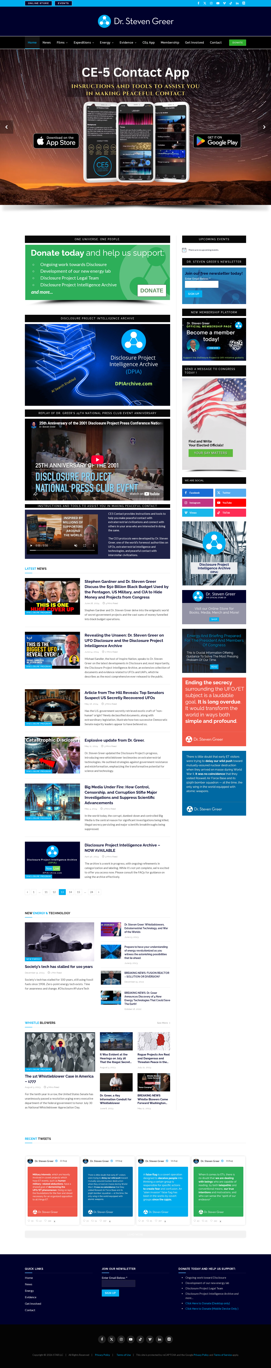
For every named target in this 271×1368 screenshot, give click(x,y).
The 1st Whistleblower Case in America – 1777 (59, 1079)
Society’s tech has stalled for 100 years (59, 966)
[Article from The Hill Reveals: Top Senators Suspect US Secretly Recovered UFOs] (52, 707)
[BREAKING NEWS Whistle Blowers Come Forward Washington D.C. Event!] (154, 1082)
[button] (6, 127)
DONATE (237, 42)
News (47, 42)
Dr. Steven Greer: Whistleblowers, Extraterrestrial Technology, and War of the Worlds (146, 928)
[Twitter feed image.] (52, 1192)
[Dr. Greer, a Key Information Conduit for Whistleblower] (116, 1082)
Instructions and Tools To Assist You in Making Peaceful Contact (97, 506)
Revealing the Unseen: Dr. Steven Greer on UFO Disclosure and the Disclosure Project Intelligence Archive (124, 640)
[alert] (214, 250)
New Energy (33, 959)
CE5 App (149, 42)
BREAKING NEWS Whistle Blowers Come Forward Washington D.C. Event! (153, 1099)
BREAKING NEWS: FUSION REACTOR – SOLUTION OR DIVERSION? (146, 974)
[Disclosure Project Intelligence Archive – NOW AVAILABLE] (52, 860)
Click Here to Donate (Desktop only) (207, 1303)
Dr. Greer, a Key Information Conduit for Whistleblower (115, 1099)
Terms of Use (124, 1354)
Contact (216, 42)
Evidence (126, 42)
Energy (105, 42)
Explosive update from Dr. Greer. (115, 740)
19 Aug (118, 1160)
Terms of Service (223, 1354)
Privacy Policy (102, 1354)
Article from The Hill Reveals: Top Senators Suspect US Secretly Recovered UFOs (124, 695)
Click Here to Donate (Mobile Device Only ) (211, 1308)
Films (61, 42)
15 (78, 892)
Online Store (38, 3)
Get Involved (194, 42)
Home (32, 42)
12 (54, 892)
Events (63, 3)
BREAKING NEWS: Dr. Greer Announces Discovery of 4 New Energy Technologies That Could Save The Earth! (147, 998)
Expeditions (82, 42)
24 (91, 892)
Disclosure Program (38, 612)
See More (162, 1022)
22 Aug (63, 1160)
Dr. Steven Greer (44, 1161)
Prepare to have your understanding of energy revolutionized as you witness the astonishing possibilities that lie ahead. (146, 952)
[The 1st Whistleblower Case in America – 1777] (60, 1052)
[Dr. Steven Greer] (135, 21)
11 (46, 892)
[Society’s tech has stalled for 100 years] (59, 941)
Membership (170, 42)
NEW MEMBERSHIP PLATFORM (214, 312)
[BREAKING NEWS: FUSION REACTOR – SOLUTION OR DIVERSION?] (111, 978)
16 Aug (174, 1160)
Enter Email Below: (198, 278)
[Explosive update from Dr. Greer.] (52, 755)
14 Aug (229, 1160)
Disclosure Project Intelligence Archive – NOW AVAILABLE (122, 848)
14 (70, 892)
